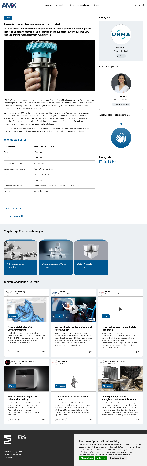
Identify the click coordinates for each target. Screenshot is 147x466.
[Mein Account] (143, 5)
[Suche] (135, 5)
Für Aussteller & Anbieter (79, 5)
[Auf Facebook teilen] (109, 162)
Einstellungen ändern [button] (118, 458)
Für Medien (97, 5)
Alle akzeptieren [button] (87, 458)
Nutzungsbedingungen (13, 452)
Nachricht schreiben (122, 104)
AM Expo (49, 5)
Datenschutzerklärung (12, 454)
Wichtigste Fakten (15, 139)
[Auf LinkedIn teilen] (100, 162)
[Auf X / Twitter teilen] (105, 162)
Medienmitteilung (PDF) (15, 216)
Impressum (8, 457)
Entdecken (60, 5)
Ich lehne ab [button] (101, 458)
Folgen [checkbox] (122, 56)
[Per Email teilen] (114, 162)
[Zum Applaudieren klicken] (121, 138)
